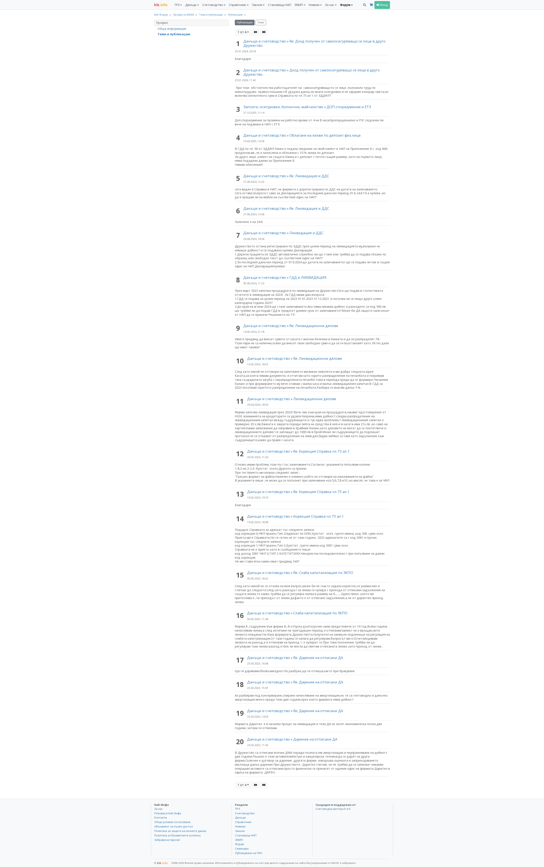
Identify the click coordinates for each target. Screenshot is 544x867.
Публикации (245, 22)
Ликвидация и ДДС (306, 232)
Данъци (240, 817)
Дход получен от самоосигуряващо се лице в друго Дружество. (311, 72)
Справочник (243, 822)
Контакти (160, 817)
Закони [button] (257, 5)
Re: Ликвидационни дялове (313, 325)
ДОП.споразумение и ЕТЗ (349, 106)
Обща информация (171, 29)
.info (160, 5)
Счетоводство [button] (212, 5)
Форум (239, 844)
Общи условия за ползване (172, 822)
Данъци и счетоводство (264, 41)
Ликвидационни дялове (314, 398)
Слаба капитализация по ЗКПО (320, 613)
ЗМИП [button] (299, 5)
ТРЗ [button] (177, 5)
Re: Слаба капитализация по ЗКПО (323, 572)
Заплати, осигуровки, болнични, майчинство (283, 106)
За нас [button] (329, 5)
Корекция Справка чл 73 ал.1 (318, 516)
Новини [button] (314, 5)
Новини (240, 826)
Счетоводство (245, 813)
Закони (240, 831)
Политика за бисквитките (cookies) (177, 835)
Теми (260, 22)
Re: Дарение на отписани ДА (318, 657)
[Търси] (364, 5)
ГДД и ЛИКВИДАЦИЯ (307, 277)
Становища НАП (279, 5)
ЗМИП (239, 840)
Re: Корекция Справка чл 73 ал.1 (321, 451)
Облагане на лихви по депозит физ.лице (325, 135)
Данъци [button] (190, 5)
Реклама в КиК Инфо (167, 813)
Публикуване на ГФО (248, 853)
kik (161, 863)
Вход (383, 5)
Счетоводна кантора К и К (333, 809)
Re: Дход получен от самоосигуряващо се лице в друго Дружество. (314, 43)
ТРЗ (237, 809)
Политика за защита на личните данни (180, 831)
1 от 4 (242, 32)
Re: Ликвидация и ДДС (309, 175)
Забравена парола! (167, 840)
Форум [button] (345, 5)
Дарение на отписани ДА (315, 739)
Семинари (242, 848)
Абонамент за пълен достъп (173, 826)
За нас (158, 809)
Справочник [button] (237, 5)
